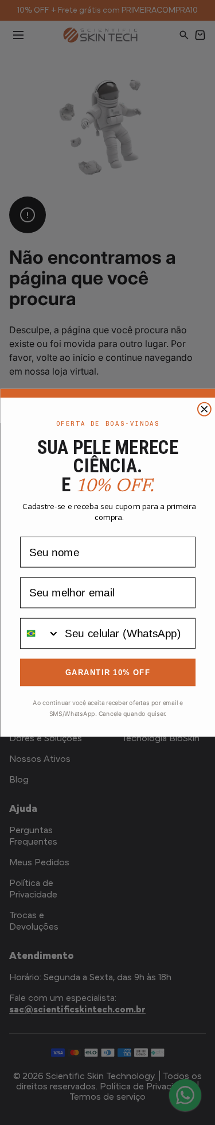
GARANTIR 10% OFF (107, 672)
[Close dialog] (203, 408)
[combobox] (39, 633)
